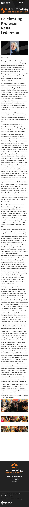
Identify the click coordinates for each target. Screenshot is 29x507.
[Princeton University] (6, 3)
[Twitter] (16, 488)
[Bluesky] (19, 488)
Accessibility (6, 496)
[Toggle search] (27, 2)
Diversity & (10, 494)
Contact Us (14, 481)
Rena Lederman (15, 61)
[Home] (14, 10)
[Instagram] (13, 488)
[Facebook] (9, 488)
